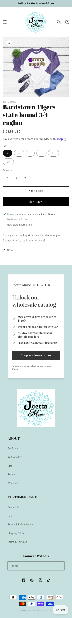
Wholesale (13, 483)
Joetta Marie (32, 611)
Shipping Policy (16, 533)
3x (8, 161)
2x (53, 153)
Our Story (13, 448)
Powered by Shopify (44, 611)
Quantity (7, 170)
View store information (19, 224)
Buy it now (36, 201)
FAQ (10, 516)
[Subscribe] (60, 566)
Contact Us (14, 507)
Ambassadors (15, 457)
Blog (10, 466)
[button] (5, 22)
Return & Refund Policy (20, 524)
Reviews (12, 474)
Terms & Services (17, 542)
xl (41, 153)
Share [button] (10, 250)
